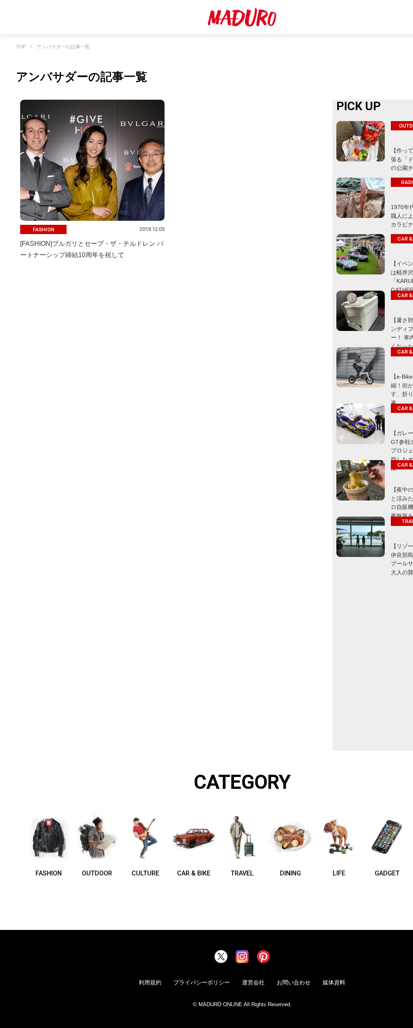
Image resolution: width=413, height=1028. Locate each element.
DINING (290, 873)
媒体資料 (334, 982)
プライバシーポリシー (201, 982)
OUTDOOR (97, 873)
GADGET (387, 873)
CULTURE (145, 873)
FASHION (48, 873)
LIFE (339, 873)
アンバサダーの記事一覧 (63, 47)
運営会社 (253, 982)
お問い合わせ (294, 982)
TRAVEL (242, 873)
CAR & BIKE (194, 873)
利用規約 (150, 982)
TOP (21, 47)
